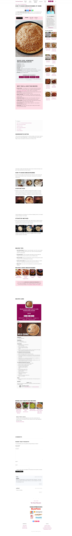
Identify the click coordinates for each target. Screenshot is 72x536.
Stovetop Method (19, 130)
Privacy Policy (47, 525)
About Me (45, 1)
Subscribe (41, 1)
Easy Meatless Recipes (23, 4)
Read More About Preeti (20, 421)
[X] (25, 10)
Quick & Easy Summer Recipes (35, 1)
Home (16, 4)
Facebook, (30, 284)
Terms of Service (47, 526)
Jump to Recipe (19, 17)
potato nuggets (24, 90)
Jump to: (18, 121)
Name (16, 461)
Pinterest (34, 284)
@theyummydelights (27, 386)
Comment (17, 448)
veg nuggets (19, 90)
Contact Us (25, 526)
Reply (40, 492)
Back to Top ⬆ (36, 500)
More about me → (50, 27)
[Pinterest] (29, 10)
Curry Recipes (30, 1)
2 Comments (30, 7)
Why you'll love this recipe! (21, 124)
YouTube (38, 284)
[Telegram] (31, 10)
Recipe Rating (17, 445)
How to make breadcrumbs (21, 127)
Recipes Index (25, 1)
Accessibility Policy (47, 529)
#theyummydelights (36, 386)
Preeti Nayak (33, 319)
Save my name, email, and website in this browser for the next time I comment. (29, 469)
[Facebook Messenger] (28, 10)
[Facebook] (27, 10)
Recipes (19, 4)
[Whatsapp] (32, 10)
